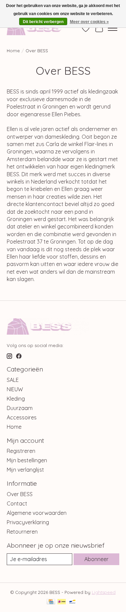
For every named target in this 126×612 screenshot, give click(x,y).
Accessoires (22, 417)
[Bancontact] (72, 602)
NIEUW (15, 389)
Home (13, 50)
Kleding (16, 398)
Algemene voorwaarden (37, 512)
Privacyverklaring (28, 522)
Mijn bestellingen (27, 460)
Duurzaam (20, 408)
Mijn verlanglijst (25, 469)
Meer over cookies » (89, 21)
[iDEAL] (61, 602)
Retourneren (22, 531)
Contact (17, 503)
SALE (13, 380)
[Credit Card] (51, 602)
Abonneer (96, 559)
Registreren (21, 451)
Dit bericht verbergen (43, 21)
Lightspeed (104, 592)
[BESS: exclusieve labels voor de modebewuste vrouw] (41, 28)
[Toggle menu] (112, 28)
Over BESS (20, 494)
